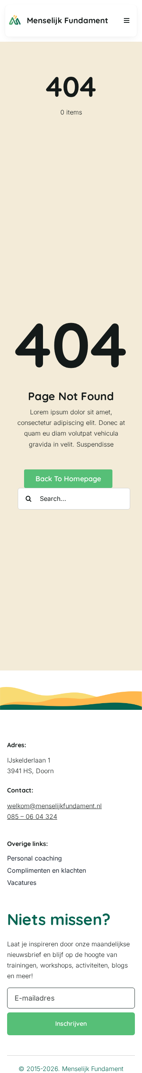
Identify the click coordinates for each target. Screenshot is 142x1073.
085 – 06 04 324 (32, 816)
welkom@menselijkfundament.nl (54, 806)
